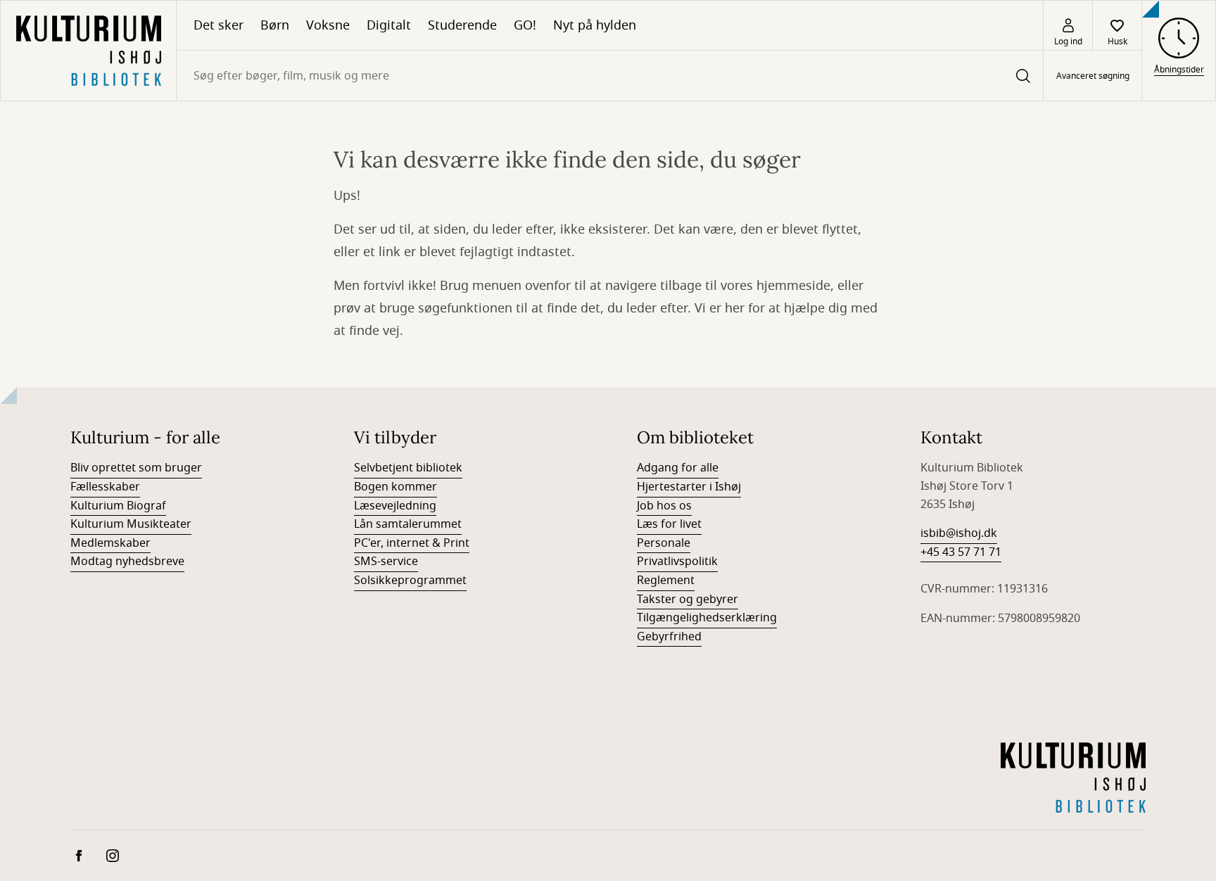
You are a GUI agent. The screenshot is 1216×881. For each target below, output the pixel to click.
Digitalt (389, 25)
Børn (274, 25)
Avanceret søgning (1092, 76)
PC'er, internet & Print (411, 543)
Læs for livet (669, 524)
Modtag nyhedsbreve (127, 561)
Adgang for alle (677, 467)
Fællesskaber (105, 486)
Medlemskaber (110, 543)
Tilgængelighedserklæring (707, 617)
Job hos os (664, 505)
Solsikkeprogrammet (410, 580)
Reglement (666, 580)
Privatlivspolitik (677, 561)
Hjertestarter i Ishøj (689, 486)
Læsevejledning (395, 505)
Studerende (462, 25)
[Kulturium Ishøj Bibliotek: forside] (88, 51)
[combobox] (610, 76)
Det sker (218, 25)
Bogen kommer (395, 486)
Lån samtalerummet (408, 524)
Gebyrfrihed (669, 636)
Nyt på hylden (594, 25)
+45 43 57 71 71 (960, 552)
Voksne (328, 25)
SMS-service (386, 561)
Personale (663, 543)
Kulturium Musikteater (130, 524)
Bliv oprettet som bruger (136, 467)
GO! (525, 25)
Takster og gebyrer (687, 599)
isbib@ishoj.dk (958, 533)
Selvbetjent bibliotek (408, 467)
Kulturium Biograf (118, 505)
